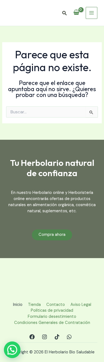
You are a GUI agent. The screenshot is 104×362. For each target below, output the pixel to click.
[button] (64, 13)
